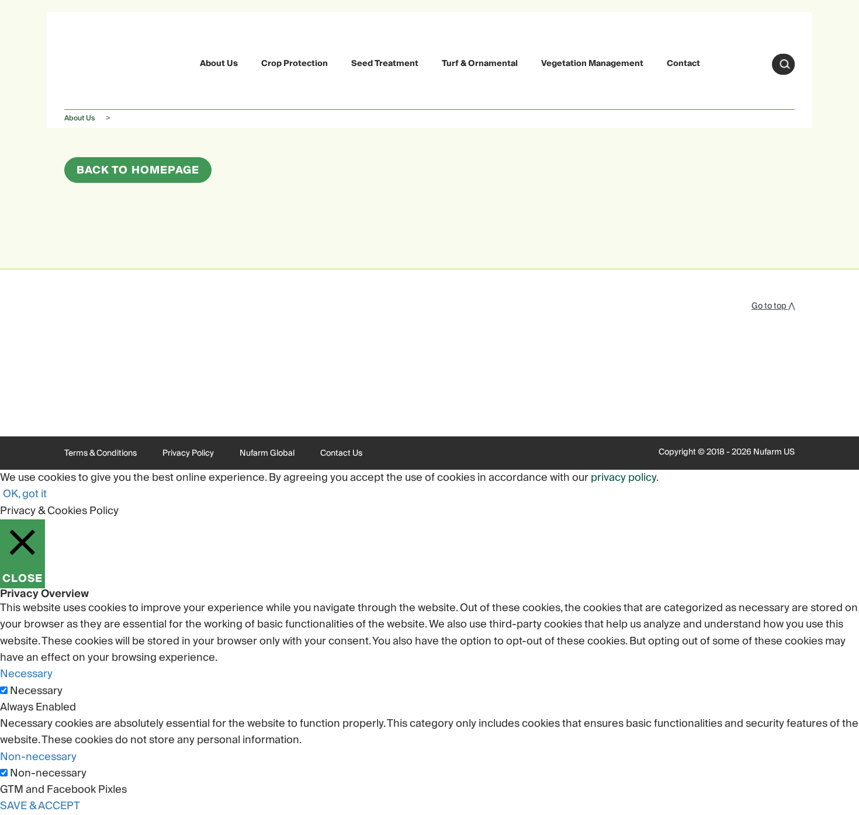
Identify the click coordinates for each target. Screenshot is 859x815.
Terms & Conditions (100, 453)
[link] (91, 62)
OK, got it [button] (25, 494)
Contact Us (341, 453)
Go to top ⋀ (773, 306)
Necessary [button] (26, 674)
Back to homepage (138, 170)
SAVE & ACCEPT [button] (40, 806)
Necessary (36, 691)
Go (785, 64)
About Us (219, 64)
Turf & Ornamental (480, 64)
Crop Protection (294, 64)
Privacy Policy (188, 453)
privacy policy (623, 478)
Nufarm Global (267, 453)
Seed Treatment (384, 64)
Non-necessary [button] (38, 757)
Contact (683, 64)
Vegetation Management (592, 64)
